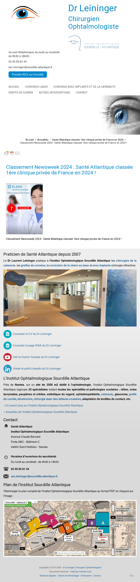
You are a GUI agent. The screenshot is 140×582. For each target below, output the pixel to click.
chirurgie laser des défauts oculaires (57, 399)
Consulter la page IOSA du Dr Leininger (37, 345)
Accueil (14, 86)
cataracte (107, 394)
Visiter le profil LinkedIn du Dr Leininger (37, 368)
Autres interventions (54, 92)
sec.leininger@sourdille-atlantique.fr (30, 67)
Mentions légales (47, 575)
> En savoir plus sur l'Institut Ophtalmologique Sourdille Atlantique (43, 405)
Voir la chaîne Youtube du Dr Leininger (36, 357)
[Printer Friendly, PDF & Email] (12, 151)
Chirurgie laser (36, 86)
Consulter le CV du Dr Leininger (32, 334)
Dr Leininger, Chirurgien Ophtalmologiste (82, 567)
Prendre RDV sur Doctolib (28, 74)
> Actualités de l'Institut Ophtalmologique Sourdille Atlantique (40, 412)
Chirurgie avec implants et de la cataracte (84, 86)
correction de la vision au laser (69, 265)
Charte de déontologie (68, 575)
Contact (82, 92)
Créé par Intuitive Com (80, 571)
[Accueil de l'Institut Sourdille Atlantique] (70, 297)
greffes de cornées (33, 265)
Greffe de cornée (21, 92)
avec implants (102, 265)
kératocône (25, 399)
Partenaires (86, 575)
